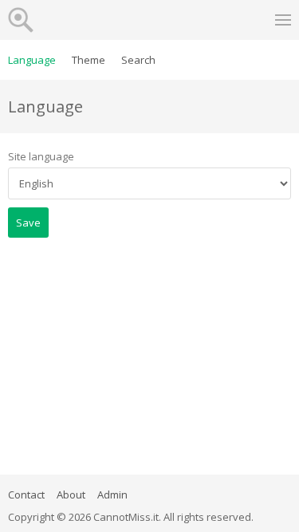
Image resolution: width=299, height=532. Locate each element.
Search (138, 60)
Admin (112, 494)
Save (28, 222)
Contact (26, 494)
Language (32, 60)
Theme (88, 60)
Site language (41, 156)
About (71, 494)
